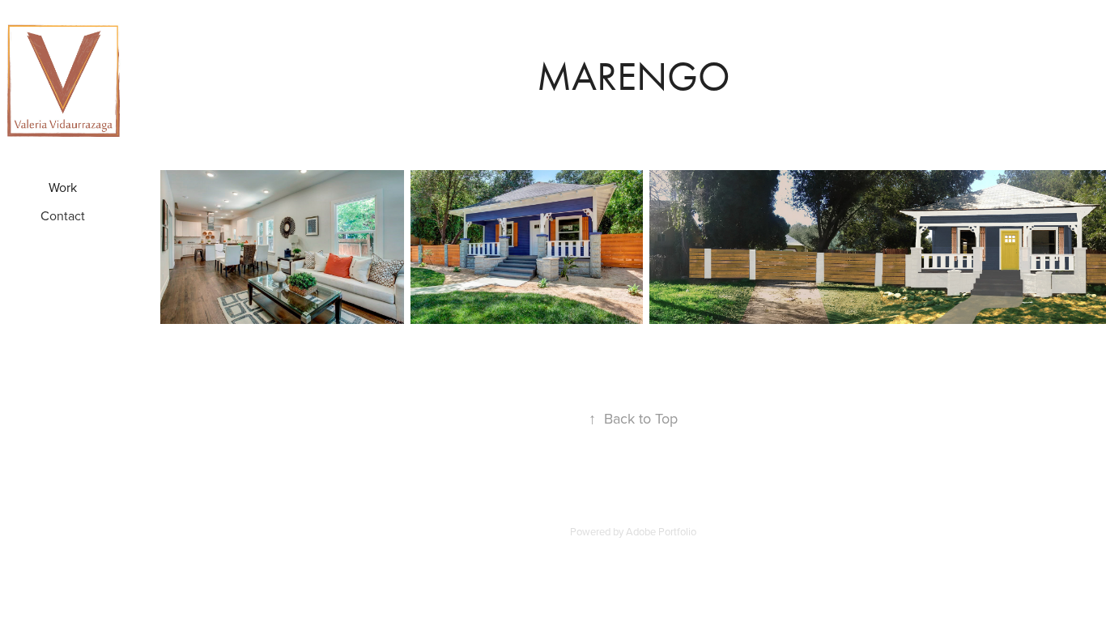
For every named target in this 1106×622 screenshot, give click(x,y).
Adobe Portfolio (661, 531)
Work (63, 187)
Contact (62, 215)
